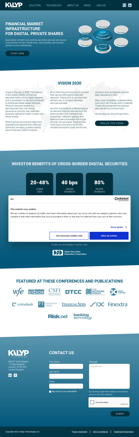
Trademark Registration (124, 431)
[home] (13, 5)
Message (93, 361)
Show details (117, 227)
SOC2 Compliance (100, 431)
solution (35, 5)
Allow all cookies (109, 236)
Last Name (54, 371)
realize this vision (111, 123)
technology (54, 5)
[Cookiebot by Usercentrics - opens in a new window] (117, 199)
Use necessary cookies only (69, 236)
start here (17, 53)
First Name (54, 361)
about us (72, 5)
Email (51, 381)
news (87, 5)
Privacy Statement (79, 431)
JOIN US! (101, 5)
